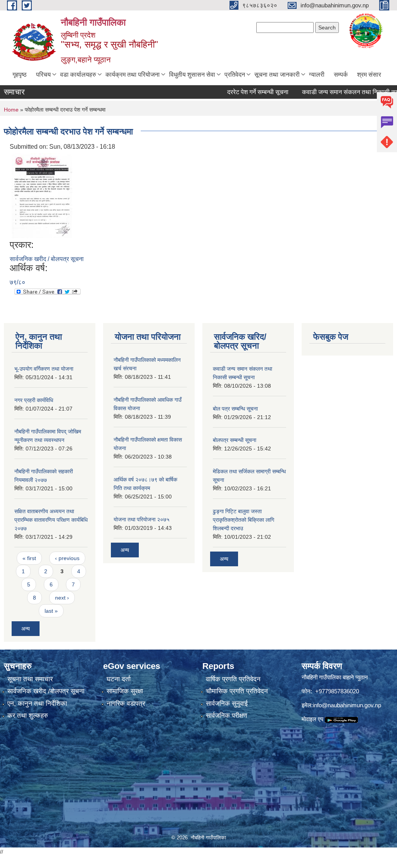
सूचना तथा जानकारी (277, 74)
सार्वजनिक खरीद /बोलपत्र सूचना (46, 691)
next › (62, 598)
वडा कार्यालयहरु (78, 74)
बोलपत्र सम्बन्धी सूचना (234, 440)
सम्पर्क (341, 74)
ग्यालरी (317, 74)
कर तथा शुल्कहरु (27, 715)
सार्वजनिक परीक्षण (226, 715)
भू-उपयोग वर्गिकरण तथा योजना (43, 369)
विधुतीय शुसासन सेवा (192, 74)
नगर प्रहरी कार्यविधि (33, 400)
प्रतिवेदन (234, 74)
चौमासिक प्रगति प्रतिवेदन (237, 691)
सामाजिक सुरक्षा (125, 691)
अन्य (25, 629)
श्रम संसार (369, 74)
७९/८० (17, 282)
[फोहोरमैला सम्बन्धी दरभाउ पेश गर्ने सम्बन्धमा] (42, 195)
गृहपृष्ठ (19, 74)
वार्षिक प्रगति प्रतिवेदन (233, 679)
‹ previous (67, 558)
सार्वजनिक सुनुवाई (227, 703)
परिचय (43, 74)
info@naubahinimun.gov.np (347, 705)
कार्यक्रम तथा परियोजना (132, 74)
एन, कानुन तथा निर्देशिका (37, 703)
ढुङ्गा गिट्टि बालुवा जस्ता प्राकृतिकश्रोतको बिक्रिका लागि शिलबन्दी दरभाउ (243, 519)
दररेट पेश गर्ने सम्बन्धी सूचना (245, 92)
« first (29, 558)
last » (51, 611)
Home (11, 110)
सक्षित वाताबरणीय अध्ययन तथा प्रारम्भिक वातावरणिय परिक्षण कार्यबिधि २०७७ (51, 519)
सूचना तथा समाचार (30, 679)
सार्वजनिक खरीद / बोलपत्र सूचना (47, 259)
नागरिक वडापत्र (126, 703)
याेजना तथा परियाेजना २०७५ (141, 519)
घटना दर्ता (119, 679)
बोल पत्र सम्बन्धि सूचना (235, 409)
